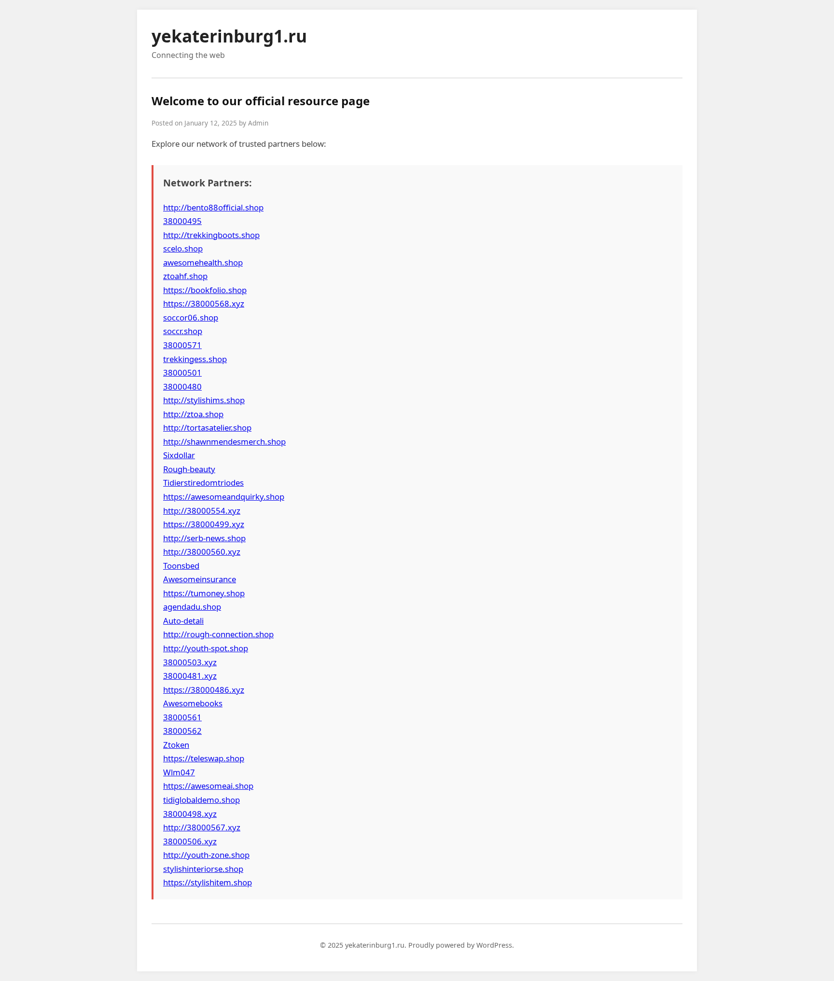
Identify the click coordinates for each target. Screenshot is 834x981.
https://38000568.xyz (203, 303)
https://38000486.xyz (203, 689)
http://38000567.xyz (201, 827)
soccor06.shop (190, 317)
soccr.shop (182, 330)
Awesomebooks (192, 703)
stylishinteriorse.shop (203, 868)
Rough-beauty (189, 469)
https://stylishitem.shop (207, 882)
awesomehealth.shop (203, 262)
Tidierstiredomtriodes (203, 482)
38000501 (182, 372)
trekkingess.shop (195, 358)
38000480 (182, 386)
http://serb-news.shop (204, 538)
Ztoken (176, 744)
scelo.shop (183, 248)
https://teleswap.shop (203, 758)
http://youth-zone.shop (206, 854)
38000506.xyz (190, 841)
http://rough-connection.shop (218, 634)
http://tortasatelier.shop (207, 427)
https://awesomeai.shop (208, 785)
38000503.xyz (190, 662)
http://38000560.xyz (201, 551)
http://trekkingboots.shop (211, 234)
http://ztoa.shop (193, 414)
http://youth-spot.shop (205, 648)
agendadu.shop (192, 606)
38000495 (182, 220)
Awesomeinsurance (199, 579)
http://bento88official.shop (213, 207)
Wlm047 (179, 772)
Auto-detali (183, 620)
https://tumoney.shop (204, 593)
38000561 (182, 717)
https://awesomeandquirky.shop (223, 496)
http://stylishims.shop (204, 400)
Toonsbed (181, 565)
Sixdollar (179, 455)
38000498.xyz (190, 813)
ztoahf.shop (185, 275)
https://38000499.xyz (203, 524)
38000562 (182, 730)
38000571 (182, 344)
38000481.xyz (190, 675)
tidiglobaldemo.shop (201, 799)
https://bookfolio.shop (205, 289)
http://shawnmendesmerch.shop (224, 441)
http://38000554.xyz (201, 510)
